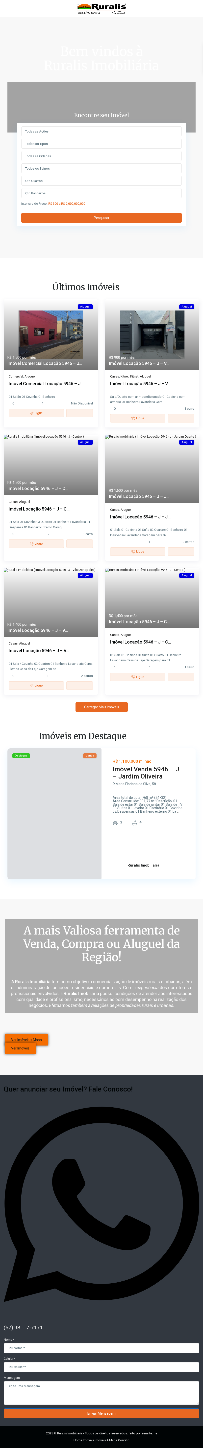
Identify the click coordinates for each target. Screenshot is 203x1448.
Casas (114, 376)
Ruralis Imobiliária (143, 865)
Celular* (9, 1358)
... (164, 402)
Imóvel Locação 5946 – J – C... (37, 488)
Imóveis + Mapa (106, 1440)
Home (78, 1440)
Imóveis (88, 1440)
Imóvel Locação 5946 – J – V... (139, 363)
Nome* (9, 1339)
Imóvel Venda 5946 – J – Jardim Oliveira (146, 773)
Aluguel (30, 376)
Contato (123, 1440)
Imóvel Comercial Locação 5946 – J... (44, 363)
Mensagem (12, 1378)
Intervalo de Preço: (34, 203)
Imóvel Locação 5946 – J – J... (139, 496)
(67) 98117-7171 (23, 1328)
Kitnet (125, 376)
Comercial (16, 376)
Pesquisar (101, 218)
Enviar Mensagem (101, 1413)
